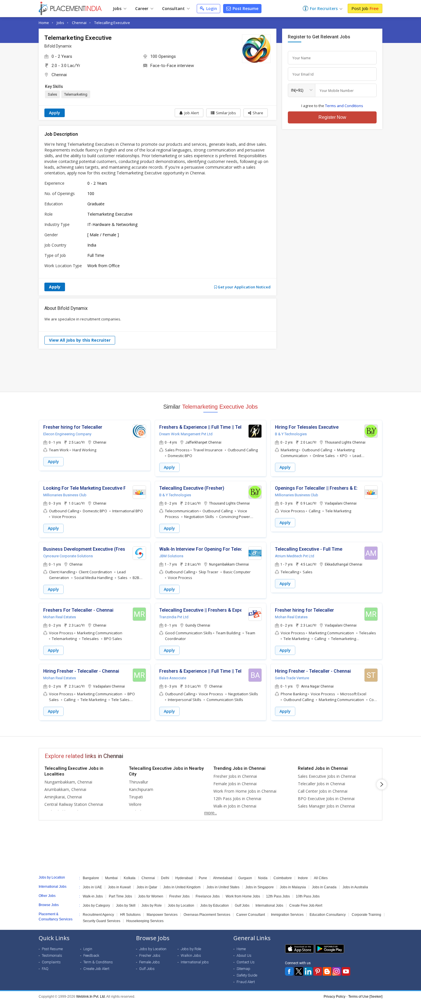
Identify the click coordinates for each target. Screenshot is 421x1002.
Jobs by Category (96, 905)
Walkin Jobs (191, 955)
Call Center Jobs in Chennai (322, 791)
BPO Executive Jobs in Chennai (326, 798)
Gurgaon (245, 878)
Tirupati (136, 797)
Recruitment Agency (98, 914)
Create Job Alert (96, 968)
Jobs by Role (151, 905)
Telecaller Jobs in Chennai (321, 783)
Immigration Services (287, 914)
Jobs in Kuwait (119, 887)
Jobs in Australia (355, 887)
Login (211, 8)
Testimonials (52, 955)
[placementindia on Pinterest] (317, 971)
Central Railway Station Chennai (73, 804)
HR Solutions (130, 914)
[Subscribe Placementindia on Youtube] (346, 971)
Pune (203, 878)
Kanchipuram (141, 789)
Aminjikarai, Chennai (63, 797)
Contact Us (246, 962)
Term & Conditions (98, 962)
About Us (244, 955)
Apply (54, 112)
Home (44, 22)
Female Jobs (149, 962)
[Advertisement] (210, 370)
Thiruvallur (138, 782)
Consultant (174, 8)
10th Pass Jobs (308, 896)
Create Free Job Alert (305, 905)
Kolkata (129, 878)
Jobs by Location (181, 905)
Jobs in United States (222, 887)
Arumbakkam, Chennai (65, 789)
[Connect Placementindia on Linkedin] (308, 971)
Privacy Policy (334, 997)
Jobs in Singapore (259, 887)
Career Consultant (250, 914)
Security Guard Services (101, 921)
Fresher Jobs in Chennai (235, 776)
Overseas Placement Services (207, 914)
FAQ (45, 968)
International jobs (195, 962)
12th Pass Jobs (278, 896)
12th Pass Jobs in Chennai (237, 798)
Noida (262, 878)
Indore (303, 878)
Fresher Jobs (179, 896)
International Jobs (269, 905)
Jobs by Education (214, 905)
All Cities (321, 878)
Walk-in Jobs (93, 896)
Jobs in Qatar (147, 887)
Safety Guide (247, 975)
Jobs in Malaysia (293, 887)
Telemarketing (75, 94)
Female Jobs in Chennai (235, 783)
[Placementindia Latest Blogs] (327, 971)
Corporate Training (366, 914)
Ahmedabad (222, 878)
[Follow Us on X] (298, 971)
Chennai (79, 22)
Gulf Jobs (242, 905)
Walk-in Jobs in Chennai (234, 806)
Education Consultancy (328, 914)
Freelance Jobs (208, 896)
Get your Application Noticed (244, 287)
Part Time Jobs (120, 896)
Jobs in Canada (324, 887)
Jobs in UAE (92, 887)
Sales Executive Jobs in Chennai (327, 776)
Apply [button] (53, 461)
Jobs (118, 8)
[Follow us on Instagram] (336, 971)
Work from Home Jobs (243, 896)
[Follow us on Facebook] (289, 971)
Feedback (91, 955)
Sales (52, 94)
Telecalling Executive (112, 22)
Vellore (135, 804)
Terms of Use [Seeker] (365, 997)
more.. (210, 812)
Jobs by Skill (125, 905)
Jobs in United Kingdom (181, 887)
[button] (255, 113)
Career (142, 8)
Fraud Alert (246, 982)
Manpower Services (162, 914)
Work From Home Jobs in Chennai (244, 791)
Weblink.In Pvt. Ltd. (91, 997)
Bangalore (91, 878)
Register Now (332, 117)
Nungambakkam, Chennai (68, 782)
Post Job (365, 8)
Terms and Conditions (344, 105)
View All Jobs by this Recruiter (80, 340)
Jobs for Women (150, 896)
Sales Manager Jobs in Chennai (326, 806)
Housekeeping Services (145, 921)
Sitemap (243, 968)
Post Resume (244, 8)
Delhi (165, 878)
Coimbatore (283, 878)
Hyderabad (184, 878)
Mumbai (111, 878)
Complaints (51, 962)
